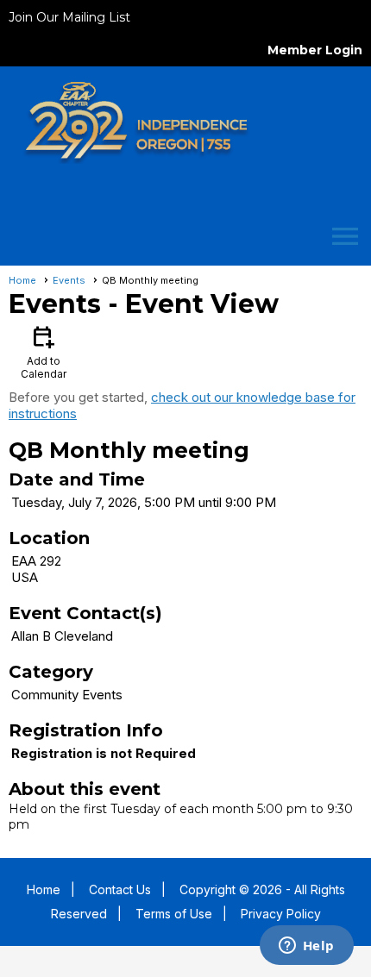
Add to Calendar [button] (43, 351)
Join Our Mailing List (69, 17)
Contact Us (120, 889)
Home (22, 280)
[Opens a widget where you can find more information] (306, 946)
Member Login (314, 50)
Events (69, 280)
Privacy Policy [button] (281, 913)
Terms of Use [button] (173, 913)
